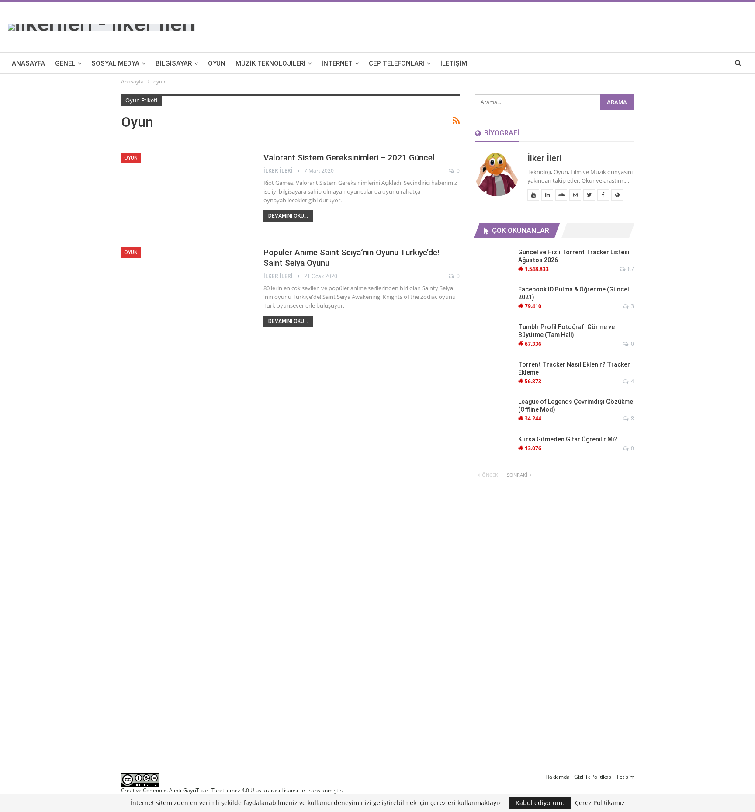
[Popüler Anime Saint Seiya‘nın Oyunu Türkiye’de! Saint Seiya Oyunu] (186, 289)
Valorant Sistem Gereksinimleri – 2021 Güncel (349, 158)
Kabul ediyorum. (540, 802)
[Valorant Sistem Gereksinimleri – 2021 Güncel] (186, 194)
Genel (65, 63)
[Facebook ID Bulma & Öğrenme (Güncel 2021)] (494, 299)
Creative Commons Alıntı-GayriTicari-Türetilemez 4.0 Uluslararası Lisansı (209, 790)
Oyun (216, 63)
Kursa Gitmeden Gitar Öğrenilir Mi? (567, 439)
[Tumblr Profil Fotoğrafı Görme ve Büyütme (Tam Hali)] (494, 337)
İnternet (337, 63)
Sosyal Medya (115, 63)
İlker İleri (544, 158)
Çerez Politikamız (600, 803)
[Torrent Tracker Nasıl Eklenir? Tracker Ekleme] (494, 375)
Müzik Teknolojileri (270, 63)
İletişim (453, 63)
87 (630, 269)
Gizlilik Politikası (593, 777)
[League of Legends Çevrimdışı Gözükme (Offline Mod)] (494, 412)
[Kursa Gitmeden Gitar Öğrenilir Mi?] (494, 449)
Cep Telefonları (396, 63)
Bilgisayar (174, 63)
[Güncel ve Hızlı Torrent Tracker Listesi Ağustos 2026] (494, 262)
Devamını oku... (288, 216)
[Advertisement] (588, 25)
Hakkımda (557, 777)
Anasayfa (28, 63)
